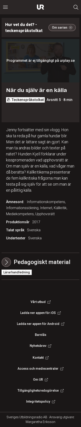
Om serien (59, 27)
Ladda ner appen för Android (38, 324)
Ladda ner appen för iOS (38, 313)
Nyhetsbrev (38, 346)
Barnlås (40, 335)
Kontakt (38, 357)
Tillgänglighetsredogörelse (38, 390)
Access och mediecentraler (38, 368)
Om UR (38, 379)
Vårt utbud (38, 302)
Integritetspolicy (38, 401)
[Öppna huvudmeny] (5, 7)
